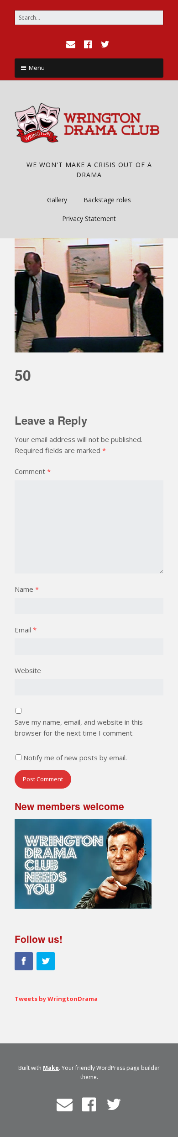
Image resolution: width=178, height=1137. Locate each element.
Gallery (57, 199)
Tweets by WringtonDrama (56, 999)
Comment (33, 471)
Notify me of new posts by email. (75, 757)
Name (27, 589)
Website (28, 670)
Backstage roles (107, 199)
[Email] (72, 44)
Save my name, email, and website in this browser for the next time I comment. (79, 727)
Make (51, 1068)
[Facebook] (88, 44)
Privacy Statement (89, 218)
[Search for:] (89, 17)
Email (26, 629)
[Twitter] (105, 44)
